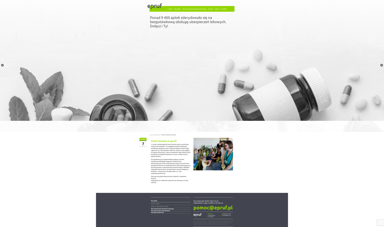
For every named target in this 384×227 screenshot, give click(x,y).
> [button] (381, 65)
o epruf (170, 9)
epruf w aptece (155, 203)
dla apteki (178, 9)
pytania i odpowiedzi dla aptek (159, 206)
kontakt (224, 9)
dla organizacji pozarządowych (160, 210)
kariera (217, 9)
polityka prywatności (157, 212)
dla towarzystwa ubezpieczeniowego (194, 9)
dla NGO (210, 9)
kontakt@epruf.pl (227, 215)
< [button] (2, 65)
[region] (192, 66)
